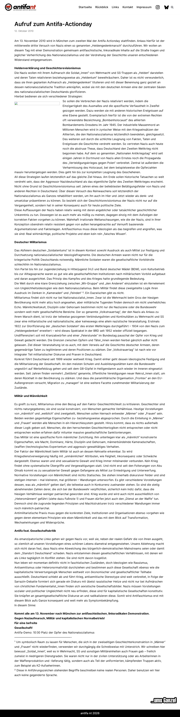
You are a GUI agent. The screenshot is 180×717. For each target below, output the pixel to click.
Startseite (85, 7)
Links (115, 7)
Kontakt (128, 7)
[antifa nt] (20, 7)
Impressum (144, 7)
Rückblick (101, 7)
